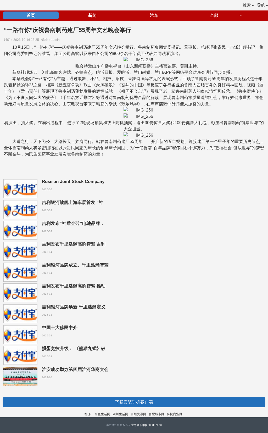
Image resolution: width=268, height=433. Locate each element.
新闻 (92, 15)
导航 (261, 5)
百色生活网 (102, 414)
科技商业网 (174, 414)
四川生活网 (120, 414)
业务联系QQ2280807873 (146, 425)
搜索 (247, 5)
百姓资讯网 (138, 414)
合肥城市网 (156, 414)
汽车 (154, 15)
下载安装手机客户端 (134, 402)
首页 (31, 15)
